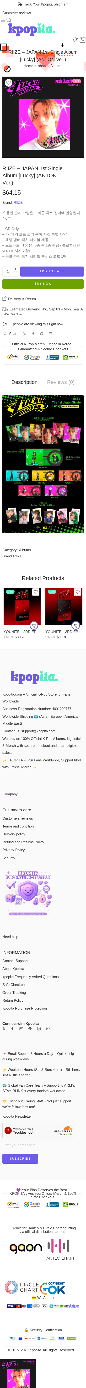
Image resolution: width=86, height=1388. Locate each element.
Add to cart (52, 271)
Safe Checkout (14, 985)
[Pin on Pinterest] (42, 334)
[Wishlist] (8, 83)
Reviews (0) (61, 382)
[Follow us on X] (4, 1028)
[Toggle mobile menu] (3, 20)
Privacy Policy (13, 850)
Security (8, 858)
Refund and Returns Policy (23, 842)
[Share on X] (25, 334)
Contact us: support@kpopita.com (29, 731)
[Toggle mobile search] (8, 20)
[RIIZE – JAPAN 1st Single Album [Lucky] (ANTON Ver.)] (43, 117)
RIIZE (18, 202)
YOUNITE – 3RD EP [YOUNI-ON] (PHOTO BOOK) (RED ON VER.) (22, 632)
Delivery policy (13, 834)
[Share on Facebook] (33, 333)
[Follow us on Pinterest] (30, 1029)
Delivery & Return (21, 299)
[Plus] (15, 269)
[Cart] (82, 40)
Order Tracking (14, 993)
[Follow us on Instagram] (39, 1029)
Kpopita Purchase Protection (24, 1008)
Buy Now (43, 283)
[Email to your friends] (50, 334)
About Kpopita (13, 969)
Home (28, 66)
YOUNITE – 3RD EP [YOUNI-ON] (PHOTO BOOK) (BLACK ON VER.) (63, 632)
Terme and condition (18, 826)
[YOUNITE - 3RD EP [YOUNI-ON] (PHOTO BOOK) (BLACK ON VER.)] (63, 606)
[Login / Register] (76, 40)
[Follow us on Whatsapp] (48, 1029)
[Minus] (15, 274)
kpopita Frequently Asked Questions (30, 977)
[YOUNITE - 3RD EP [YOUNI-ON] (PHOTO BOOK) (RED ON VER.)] (22, 606)
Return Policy (12, 1000)
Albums (56, 66)
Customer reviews (16, 13)
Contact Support (15, 961)
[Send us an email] (21, 1029)
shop (42, 66)
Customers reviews (17, 818)
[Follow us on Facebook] (12, 1029)
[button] (34, 625)
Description (24, 382)
